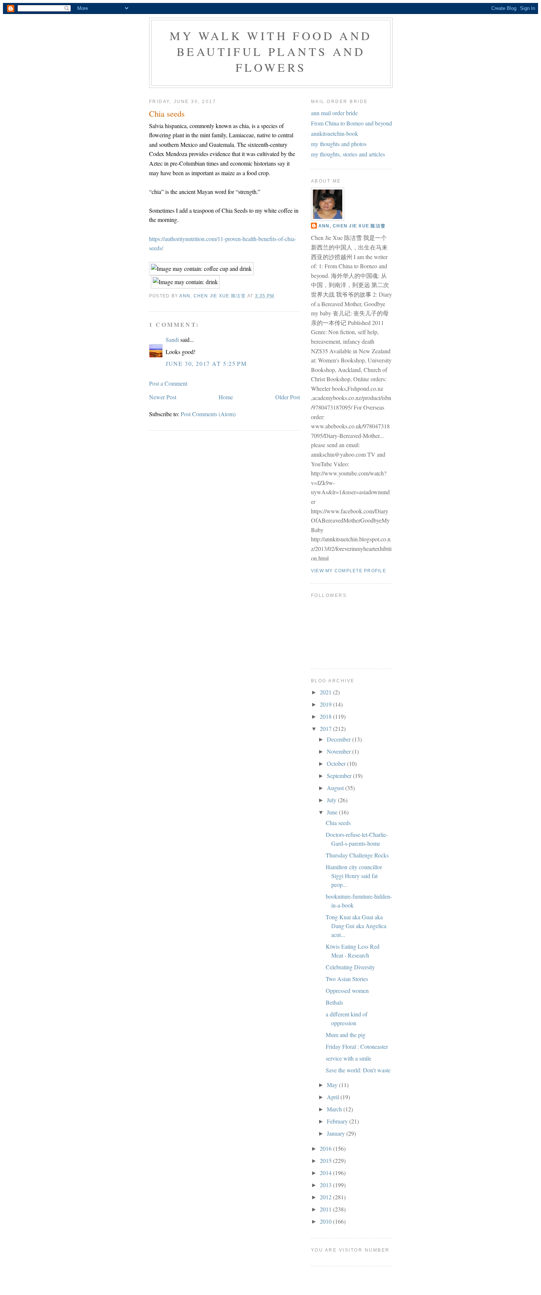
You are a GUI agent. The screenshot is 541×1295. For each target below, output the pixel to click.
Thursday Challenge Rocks (357, 855)
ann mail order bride (334, 113)
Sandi (172, 339)
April (333, 1097)
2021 (326, 692)
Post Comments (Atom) (208, 414)
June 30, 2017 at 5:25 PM (206, 363)
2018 (326, 716)
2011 (326, 1209)
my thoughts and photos (339, 144)
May (333, 1085)
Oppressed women (347, 990)
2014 (326, 1173)
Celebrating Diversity (350, 967)
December (339, 739)
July (332, 800)
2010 (326, 1221)
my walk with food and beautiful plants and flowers (271, 51)
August (336, 788)
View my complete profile (348, 570)
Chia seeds (338, 823)
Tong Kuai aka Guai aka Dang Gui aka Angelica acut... (356, 925)
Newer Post (162, 397)
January (336, 1133)
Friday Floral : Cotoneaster (357, 1046)
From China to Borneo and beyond (351, 123)
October (337, 763)
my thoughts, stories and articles (348, 154)
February (338, 1121)
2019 (326, 704)
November (339, 751)
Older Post (287, 397)
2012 (326, 1197)
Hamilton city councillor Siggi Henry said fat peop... (354, 875)
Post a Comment (168, 383)
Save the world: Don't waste (358, 1070)
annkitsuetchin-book (334, 133)
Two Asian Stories (347, 979)
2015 (326, 1160)
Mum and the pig (345, 1035)
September (340, 775)
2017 (326, 728)
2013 (326, 1185)
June (333, 812)
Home (226, 397)
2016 (326, 1148)
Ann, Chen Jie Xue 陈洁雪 (351, 226)
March (335, 1109)
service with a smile (348, 1058)
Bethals (334, 1002)
